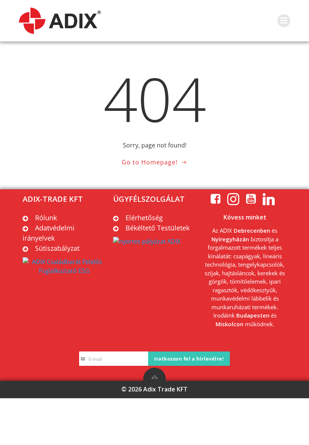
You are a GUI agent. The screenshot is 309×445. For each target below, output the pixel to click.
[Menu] (283, 20)
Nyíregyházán (230, 239)
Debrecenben (252, 230)
